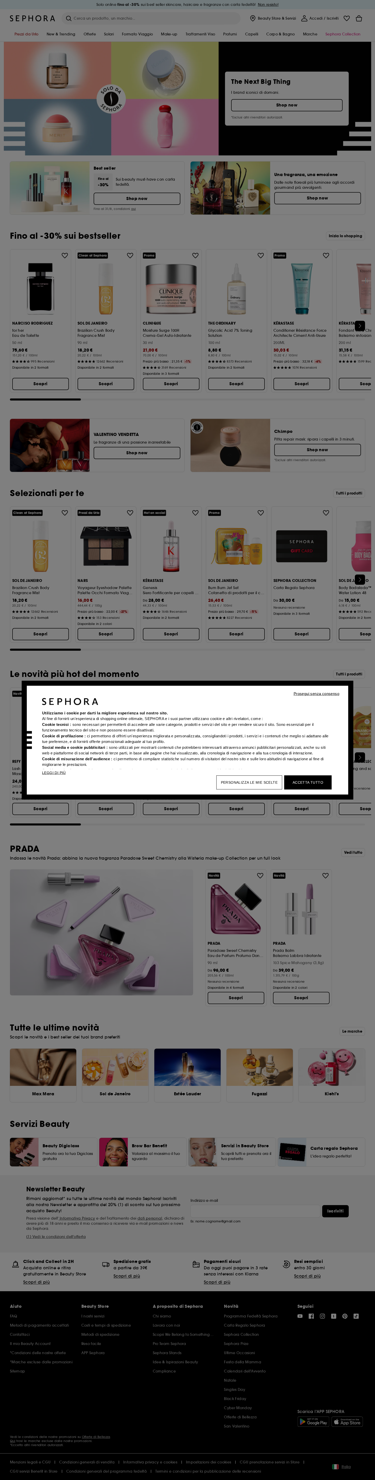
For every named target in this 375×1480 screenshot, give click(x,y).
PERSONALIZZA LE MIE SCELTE (249, 782)
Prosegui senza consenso (316, 693)
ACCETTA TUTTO (308, 782)
